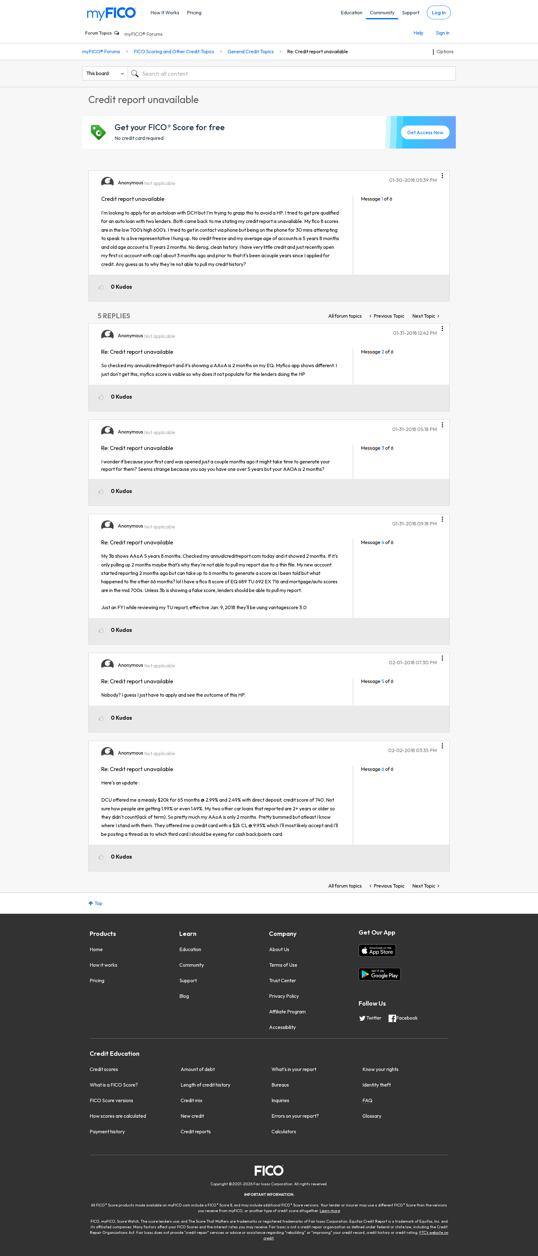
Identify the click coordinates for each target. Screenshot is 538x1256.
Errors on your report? (295, 1116)
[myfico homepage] (111, 13)
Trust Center (282, 980)
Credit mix (191, 1100)
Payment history (107, 1131)
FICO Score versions (111, 1100)
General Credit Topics (251, 51)
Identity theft (376, 1085)
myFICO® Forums (144, 34)
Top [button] (98, 903)
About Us (279, 949)
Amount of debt (198, 1069)
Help (418, 33)
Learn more (330, 1210)
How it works (103, 965)
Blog (184, 996)
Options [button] (445, 51)
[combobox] (292, 73)
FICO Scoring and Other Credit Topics (174, 51)
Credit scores (104, 1069)
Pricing (194, 12)
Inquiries (280, 1100)
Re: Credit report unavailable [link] (317, 51)
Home (96, 949)
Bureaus (280, 1085)
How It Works (164, 12)
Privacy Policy (284, 996)
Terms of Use (283, 965)
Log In (439, 12)
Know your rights (380, 1069)
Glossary (371, 1116)
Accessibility (282, 1027)
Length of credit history (205, 1085)
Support (410, 12)
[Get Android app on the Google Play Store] (379, 974)
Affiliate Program (287, 1011)
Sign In (443, 33)
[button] (442, 173)
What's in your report (293, 1069)
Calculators (283, 1131)
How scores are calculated (118, 1116)
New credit (192, 1116)
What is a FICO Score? (114, 1085)
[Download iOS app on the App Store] (377, 950)
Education (351, 12)
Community (382, 12)
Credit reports (196, 1131)
